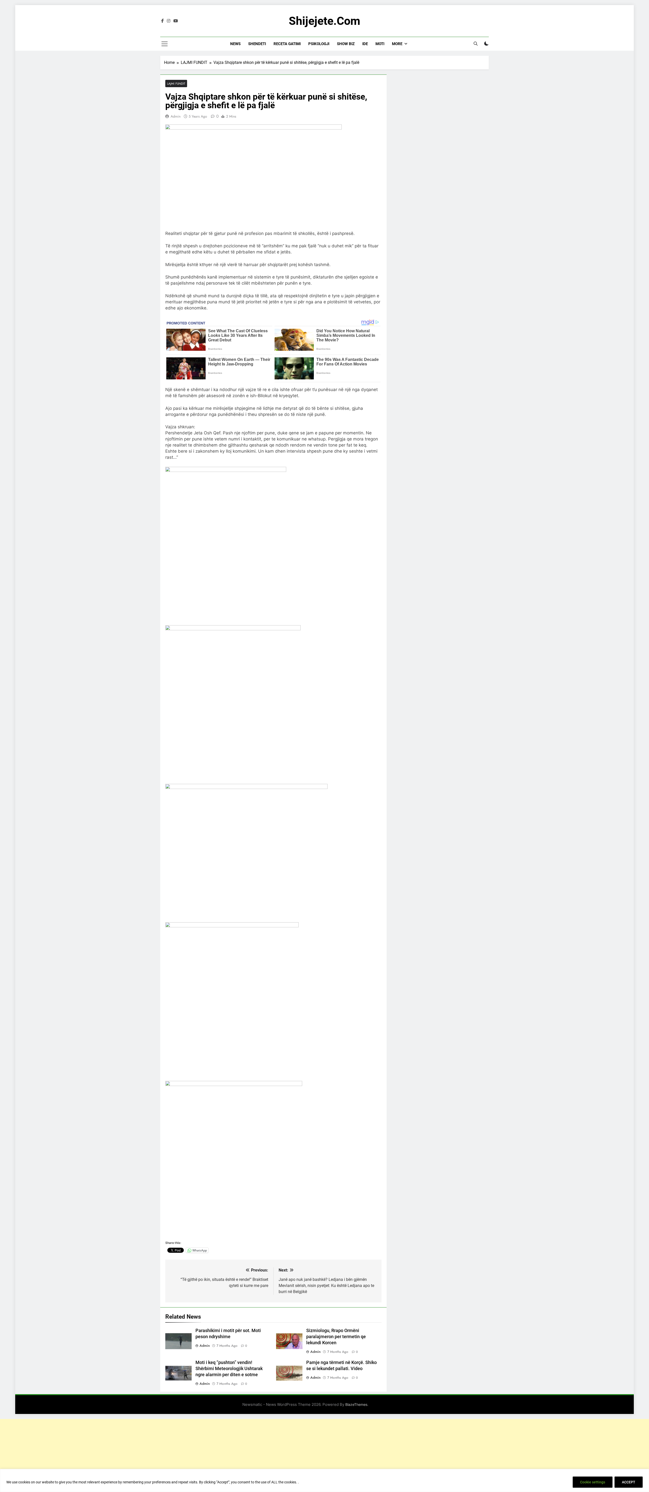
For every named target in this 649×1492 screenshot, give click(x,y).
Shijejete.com (324, 21)
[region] (324, 1480)
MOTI (379, 44)
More (397, 44)
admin (176, 116)
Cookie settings (592, 1482)
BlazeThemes (356, 1404)
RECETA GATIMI (287, 44)
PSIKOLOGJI (318, 44)
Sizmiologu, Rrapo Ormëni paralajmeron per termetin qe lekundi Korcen (336, 1336)
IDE (365, 44)
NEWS (235, 44)
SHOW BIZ (346, 44)
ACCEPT (628, 1482)
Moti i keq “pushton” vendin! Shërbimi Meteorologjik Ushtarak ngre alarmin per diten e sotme (229, 1368)
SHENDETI (257, 44)
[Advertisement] (324, 1454)
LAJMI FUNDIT (176, 83)
